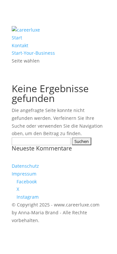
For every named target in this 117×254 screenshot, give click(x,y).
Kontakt (20, 45)
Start (17, 38)
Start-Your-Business (33, 53)
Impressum (24, 174)
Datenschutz (25, 166)
